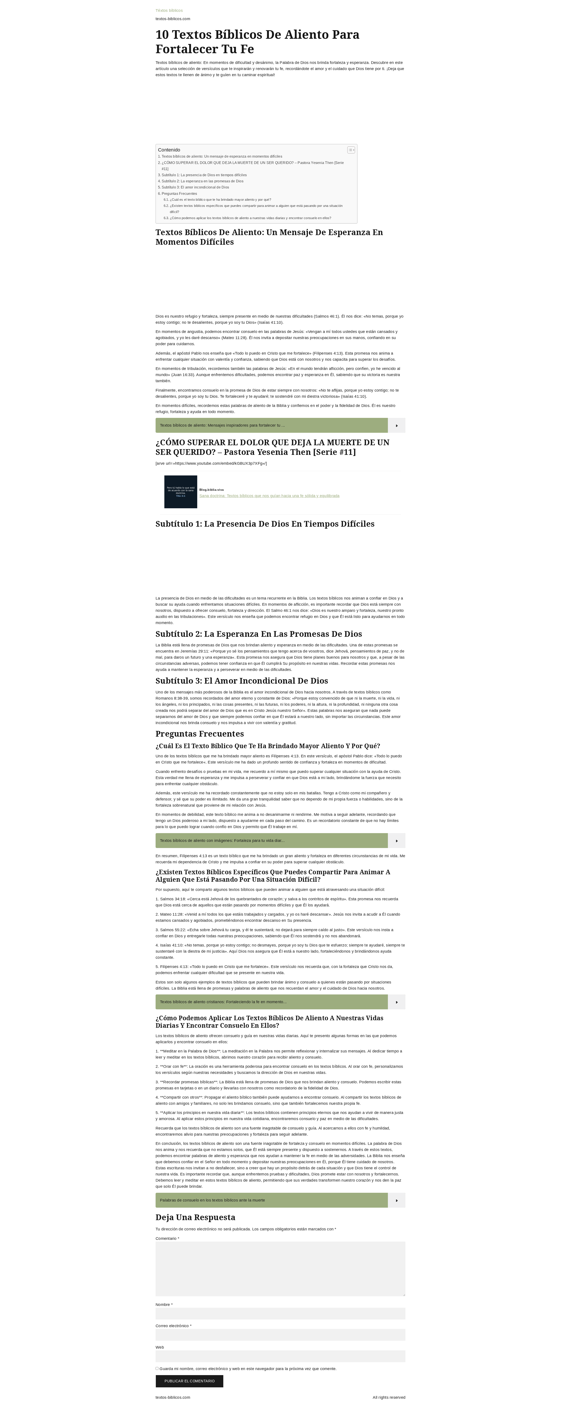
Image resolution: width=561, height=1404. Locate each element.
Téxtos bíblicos (169, 10)
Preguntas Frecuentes (179, 193)
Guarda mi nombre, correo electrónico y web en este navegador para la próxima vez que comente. (248, 1369)
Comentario (167, 1238)
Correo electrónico (174, 1326)
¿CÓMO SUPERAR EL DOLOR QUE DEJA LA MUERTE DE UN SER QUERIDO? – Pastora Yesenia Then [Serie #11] (253, 166)
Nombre (164, 1304)
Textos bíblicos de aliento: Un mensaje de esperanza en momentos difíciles (222, 156)
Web (160, 1347)
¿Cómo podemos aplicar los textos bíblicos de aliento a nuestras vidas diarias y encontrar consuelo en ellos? (250, 218)
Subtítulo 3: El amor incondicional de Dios (195, 187)
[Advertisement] (280, 111)
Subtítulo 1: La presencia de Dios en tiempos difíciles (204, 175)
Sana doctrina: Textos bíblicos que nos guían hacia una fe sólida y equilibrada (269, 496)
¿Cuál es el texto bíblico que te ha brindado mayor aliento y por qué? (220, 199)
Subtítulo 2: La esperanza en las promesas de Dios (202, 181)
